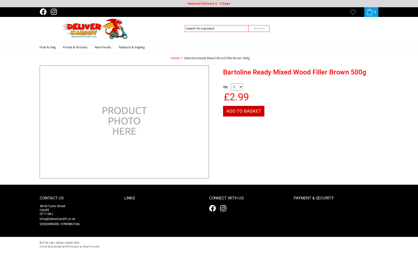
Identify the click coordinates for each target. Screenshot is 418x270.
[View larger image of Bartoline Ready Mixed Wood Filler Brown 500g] (124, 122)
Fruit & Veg (48, 47)
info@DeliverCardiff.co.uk (57, 219)
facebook (44, 12)
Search (259, 28)
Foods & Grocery (75, 47)
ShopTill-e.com (91, 246)
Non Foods (103, 47)
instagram (55, 12)
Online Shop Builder (51, 246)
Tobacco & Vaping (131, 47)
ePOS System (72, 246)
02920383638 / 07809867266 (60, 224)
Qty (225, 87)
